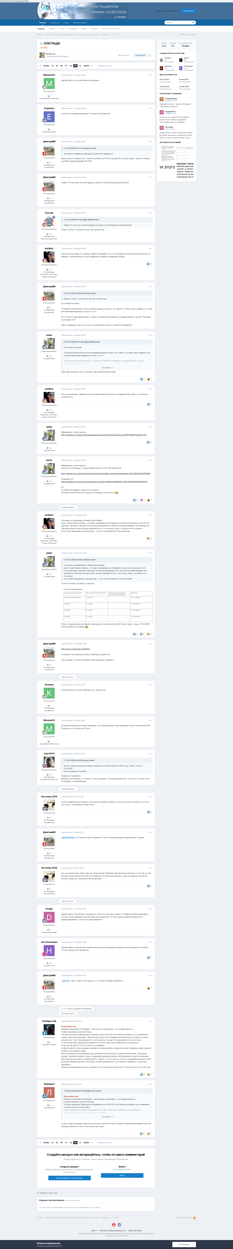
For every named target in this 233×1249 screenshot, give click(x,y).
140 (49, 963)
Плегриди (64, 56)
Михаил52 (49, 75)
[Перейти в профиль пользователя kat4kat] (49, 257)
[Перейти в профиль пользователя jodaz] (49, 343)
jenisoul (168, 66)
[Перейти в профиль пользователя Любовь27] (49, 1092)
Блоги (62, 29)
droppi (49, 908)
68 (71, 66)
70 (80, 66)
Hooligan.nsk (49, 1021)
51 (50, 1105)
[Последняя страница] (92, 65)
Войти (122, 1175)
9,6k (50, 234)
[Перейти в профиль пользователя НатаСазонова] (49, 950)
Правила (94, 29)
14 (50, 930)
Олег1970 (49, 753)
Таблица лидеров (80, 23)
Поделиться (125, 55)
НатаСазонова (49, 942)
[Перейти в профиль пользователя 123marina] (180, 68)
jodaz (49, 335)
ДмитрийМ (49, 141)
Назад (46, 66)
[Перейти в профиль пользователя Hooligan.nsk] (49, 1029)
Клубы (66, 23)
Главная (42, 23)
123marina (188, 66)
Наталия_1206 (49, 796)
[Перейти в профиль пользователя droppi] (49, 917)
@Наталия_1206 (68, 838)
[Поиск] (193, 22)
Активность (54, 23)
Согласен (184, 1244)
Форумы (40, 29)
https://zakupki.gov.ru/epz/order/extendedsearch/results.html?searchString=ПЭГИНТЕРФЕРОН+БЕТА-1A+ (104, 435)
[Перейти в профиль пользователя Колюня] (49, 693)
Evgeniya (49, 108)
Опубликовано (73, 75)
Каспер (49, 213)
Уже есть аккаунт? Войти (166, 11)
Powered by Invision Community (116, 1236)
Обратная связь (135, 1230)
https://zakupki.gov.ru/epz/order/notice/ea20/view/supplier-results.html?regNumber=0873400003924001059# (105, 474)
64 (52, 66)
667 (50, 775)
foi (54, 54)
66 (61, 66)
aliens (186, 58)
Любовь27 (49, 1084)
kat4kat (49, 248)
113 (50, 163)
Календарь (73, 29)
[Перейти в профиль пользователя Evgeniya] (49, 116)
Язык (93, 1230)
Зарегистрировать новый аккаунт (69, 1178)
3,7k (50, 270)
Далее (86, 66)
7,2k (50, 356)
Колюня (49, 684)
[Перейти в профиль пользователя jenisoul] (161, 68)
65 (57, 66)
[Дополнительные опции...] (150, 75)
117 (50, 818)
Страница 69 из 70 (104, 66)
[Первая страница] (40, 65)
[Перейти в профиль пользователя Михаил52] (49, 83)
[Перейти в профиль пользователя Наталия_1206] (49, 805)
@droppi (65, 981)
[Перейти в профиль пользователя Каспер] (49, 221)
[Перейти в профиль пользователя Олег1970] (49, 762)
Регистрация (188, 11)
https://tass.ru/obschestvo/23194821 (75, 649)
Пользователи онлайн (111, 29)
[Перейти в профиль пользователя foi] (42, 55)
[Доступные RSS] (194, 1218)
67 (66, 66)
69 (75, 66)
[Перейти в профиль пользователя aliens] (180, 60)
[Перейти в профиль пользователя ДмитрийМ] (49, 150)
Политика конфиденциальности (112, 1230)
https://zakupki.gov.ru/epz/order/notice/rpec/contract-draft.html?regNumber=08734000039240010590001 (104, 482)
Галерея (52, 29)
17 (50, 1042)
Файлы (84, 29)
